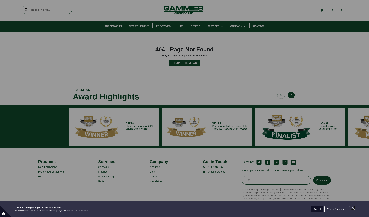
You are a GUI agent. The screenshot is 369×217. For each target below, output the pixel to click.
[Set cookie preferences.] (6, 211)
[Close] (353, 207)
